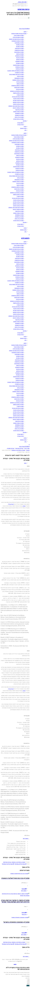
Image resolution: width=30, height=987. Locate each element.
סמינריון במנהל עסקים (18, 111)
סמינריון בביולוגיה (20, 68)
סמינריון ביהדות (20, 81)
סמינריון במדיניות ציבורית (18, 96)
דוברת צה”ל (11, 504)
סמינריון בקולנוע (20, 59)
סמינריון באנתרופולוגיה (18, 65)
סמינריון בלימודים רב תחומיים (17, 91)
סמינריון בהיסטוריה (19, 72)
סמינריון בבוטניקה (19, 67)
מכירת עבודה (20, 124)
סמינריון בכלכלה (20, 89)
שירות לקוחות (23, 128)
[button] (26, 838)
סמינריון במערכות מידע (18, 37)
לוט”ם (24, 506)
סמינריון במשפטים (19, 113)
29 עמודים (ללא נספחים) (21, 864)
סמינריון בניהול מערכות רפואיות (16, 39)
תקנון (15, 964)
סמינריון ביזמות (20, 83)
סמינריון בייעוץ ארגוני (19, 87)
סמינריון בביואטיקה (19, 115)
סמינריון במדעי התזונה (18, 104)
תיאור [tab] (25, 463)
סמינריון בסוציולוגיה (19, 42)
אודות (25, 126)
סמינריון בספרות (20, 46)
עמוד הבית (26, 448)
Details (23, 889)
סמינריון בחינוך (20, 76)
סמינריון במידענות (19, 109)
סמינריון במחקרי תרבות (18, 108)
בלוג (25, 130)
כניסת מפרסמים (23, 9)
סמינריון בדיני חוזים (19, 117)
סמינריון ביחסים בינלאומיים (18, 85)
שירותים (25, 121)
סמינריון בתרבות (20, 57)
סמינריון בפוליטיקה (19, 48)
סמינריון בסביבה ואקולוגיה (18, 41)
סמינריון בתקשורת (19, 55)
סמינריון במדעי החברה (18, 98)
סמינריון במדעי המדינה (18, 100)
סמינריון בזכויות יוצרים (18, 119)
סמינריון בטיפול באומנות (18, 80)
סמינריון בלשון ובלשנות (18, 93)
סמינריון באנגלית (20, 63)
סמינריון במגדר (20, 94)
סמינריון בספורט (20, 44)
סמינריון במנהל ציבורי (19, 35)
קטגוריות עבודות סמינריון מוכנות (19, 33)
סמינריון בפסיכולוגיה (19, 52)
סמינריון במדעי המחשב (18, 102)
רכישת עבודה (20, 122)
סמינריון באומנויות (19, 61)
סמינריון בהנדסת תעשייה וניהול (16, 74)
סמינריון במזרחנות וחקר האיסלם (16, 106)
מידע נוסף (24, 914)
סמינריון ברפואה (20, 54)
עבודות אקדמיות (19, 448)
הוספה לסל (24, 890)
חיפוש (25, 31)
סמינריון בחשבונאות (19, 78)
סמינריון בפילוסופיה (19, 50)
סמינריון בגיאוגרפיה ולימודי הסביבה (15, 70)
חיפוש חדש (25, 238)
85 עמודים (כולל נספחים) (8, 864)
